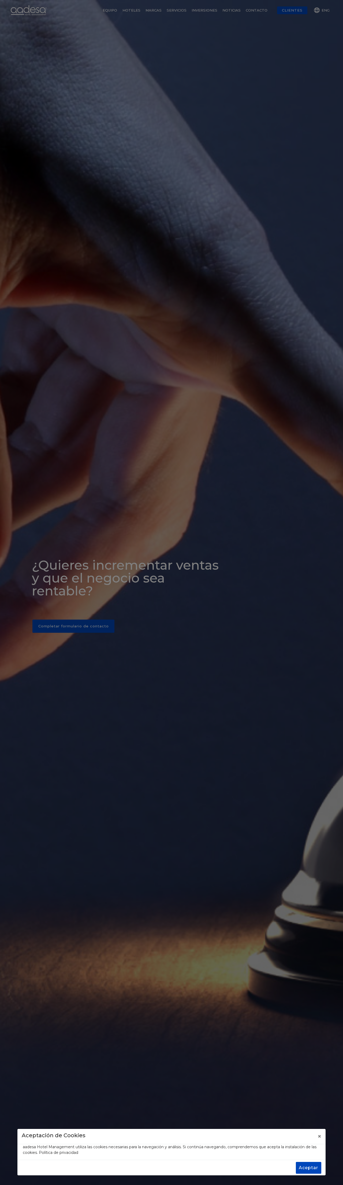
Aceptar (308, 1167)
